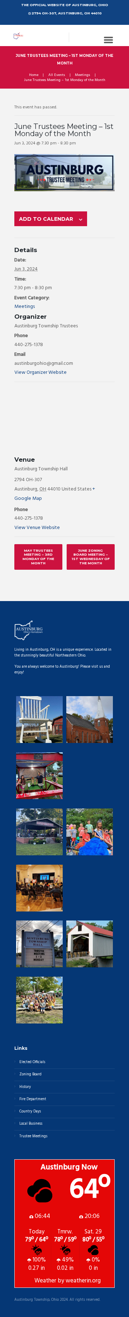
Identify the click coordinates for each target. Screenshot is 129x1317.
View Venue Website (37, 528)
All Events (56, 75)
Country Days (30, 1111)
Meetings (82, 75)
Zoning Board (30, 1074)
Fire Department (32, 1099)
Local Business (30, 1124)
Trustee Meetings (33, 1136)
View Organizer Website (40, 372)
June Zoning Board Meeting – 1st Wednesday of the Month (91, 556)
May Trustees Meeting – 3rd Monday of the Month (38, 556)
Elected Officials (32, 1062)
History (25, 1087)
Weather (45, 1281)
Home (33, 75)
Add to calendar (46, 219)
